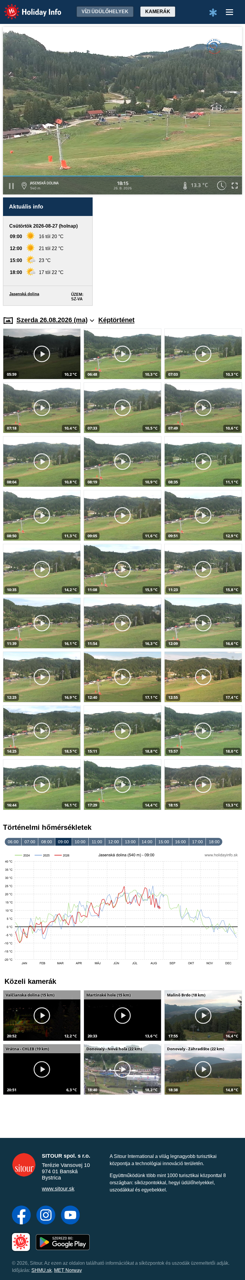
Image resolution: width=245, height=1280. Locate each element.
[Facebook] (21, 1216)
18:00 (214, 841)
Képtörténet (116, 320)
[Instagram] (45, 1216)
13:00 (130, 841)
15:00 (163, 841)
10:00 (80, 841)
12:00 (113, 841)
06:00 (13, 841)
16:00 (180, 841)
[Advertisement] (170, 251)
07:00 (29, 841)
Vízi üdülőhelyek (105, 11)
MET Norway (68, 1270)
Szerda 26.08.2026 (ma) (52, 320)
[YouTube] (70, 1216)
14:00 (147, 841)
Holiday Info (27, 7)
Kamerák (157, 11)
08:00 (46, 841)
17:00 (197, 841)
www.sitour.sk (58, 1189)
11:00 (97, 841)
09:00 (63, 841)
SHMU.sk (41, 1270)
